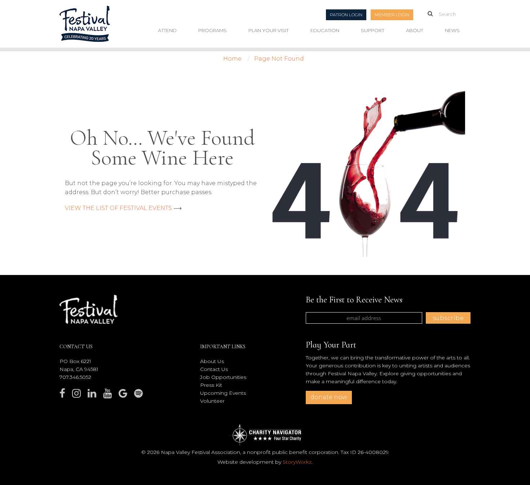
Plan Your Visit (268, 30)
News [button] (452, 30)
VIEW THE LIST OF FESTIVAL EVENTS (118, 208)
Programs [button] (212, 30)
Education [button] (324, 30)
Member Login (392, 14)
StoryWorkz (297, 462)
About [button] (414, 30)
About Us (212, 361)
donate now (328, 397)
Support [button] (372, 30)
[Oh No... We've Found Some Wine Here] (367, 173)
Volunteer (212, 401)
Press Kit (211, 385)
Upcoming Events (223, 393)
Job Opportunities (223, 377)
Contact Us (214, 369)
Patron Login (346, 14)
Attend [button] (167, 30)
